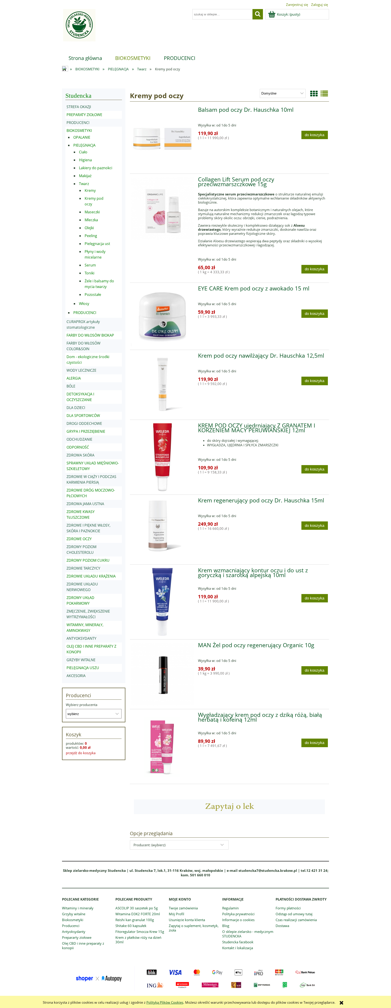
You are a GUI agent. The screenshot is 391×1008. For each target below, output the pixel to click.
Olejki (89, 227)
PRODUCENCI (78, 122)
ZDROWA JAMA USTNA (85, 503)
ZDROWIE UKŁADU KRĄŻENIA (91, 576)
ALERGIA (74, 378)
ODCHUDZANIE (79, 439)
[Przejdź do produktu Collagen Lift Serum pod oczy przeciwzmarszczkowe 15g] (162, 208)
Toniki (89, 273)
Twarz (84, 183)
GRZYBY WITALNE (81, 659)
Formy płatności (288, 908)
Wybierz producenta (81, 704)
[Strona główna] (78, 28)
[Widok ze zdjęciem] (313, 93)
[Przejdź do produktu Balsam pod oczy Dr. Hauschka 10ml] (162, 138)
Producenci (70, 925)
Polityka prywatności (238, 914)
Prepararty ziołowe (76, 937)
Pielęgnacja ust (97, 243)
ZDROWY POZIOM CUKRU (88, 560)
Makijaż (85, 175)
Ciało (83, 152)
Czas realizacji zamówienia (296, 920)
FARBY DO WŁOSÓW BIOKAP (90, 335)
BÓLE (71, 386)
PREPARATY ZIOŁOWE (84, 114)
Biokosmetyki (72, 920)
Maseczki (92, 211)
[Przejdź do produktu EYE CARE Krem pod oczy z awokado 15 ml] (162, 316)
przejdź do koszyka (80, 753)
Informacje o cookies (238, 920)
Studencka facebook (237, 942)
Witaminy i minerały (77, 908)
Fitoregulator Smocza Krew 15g (139, 931)
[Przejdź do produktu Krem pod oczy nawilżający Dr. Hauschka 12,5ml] (162, 384)
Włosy (84, 303)
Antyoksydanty (73, 931)
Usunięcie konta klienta (187, 920)
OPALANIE (81, 137)
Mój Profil (176, 914)
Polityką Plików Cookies (164, 1002)
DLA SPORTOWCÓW (83, 415)
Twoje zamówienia (183, 908)
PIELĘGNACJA (84, 145)
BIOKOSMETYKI (79, 130)
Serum (90, 265)
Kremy (90, 190)
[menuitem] (85, 58)
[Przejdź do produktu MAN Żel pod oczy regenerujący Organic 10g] (162, 674)
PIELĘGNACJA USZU (83, 667)
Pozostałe (93, 294)
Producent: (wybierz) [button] (149, 845)
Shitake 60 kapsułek (130, 925)
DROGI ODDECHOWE (84, 423)
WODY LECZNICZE (81, 370)
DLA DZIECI (76, 407)
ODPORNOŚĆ (78, 447)
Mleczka (91, 219)
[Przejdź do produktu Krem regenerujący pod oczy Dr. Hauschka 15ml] (162, 529)
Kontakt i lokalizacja (237, 948)
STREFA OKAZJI (79, 106)
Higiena (85, 159)
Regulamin (230, 908)
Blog (225, 925)
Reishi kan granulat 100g (134, 920)
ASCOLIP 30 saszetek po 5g (136, 908)
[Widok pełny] (324, 93)
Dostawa (282, 925)
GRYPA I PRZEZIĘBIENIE (86, 431)
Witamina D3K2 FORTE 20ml (137, 914)
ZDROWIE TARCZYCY (83, 568)
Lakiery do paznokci (95, 167)
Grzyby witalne (73, 914)
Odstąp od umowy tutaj (294, 914)
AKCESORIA (76, 675)
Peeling (91, 235)
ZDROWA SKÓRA (80, 455)
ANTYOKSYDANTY (81, 638)
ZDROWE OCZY (79, 538)
